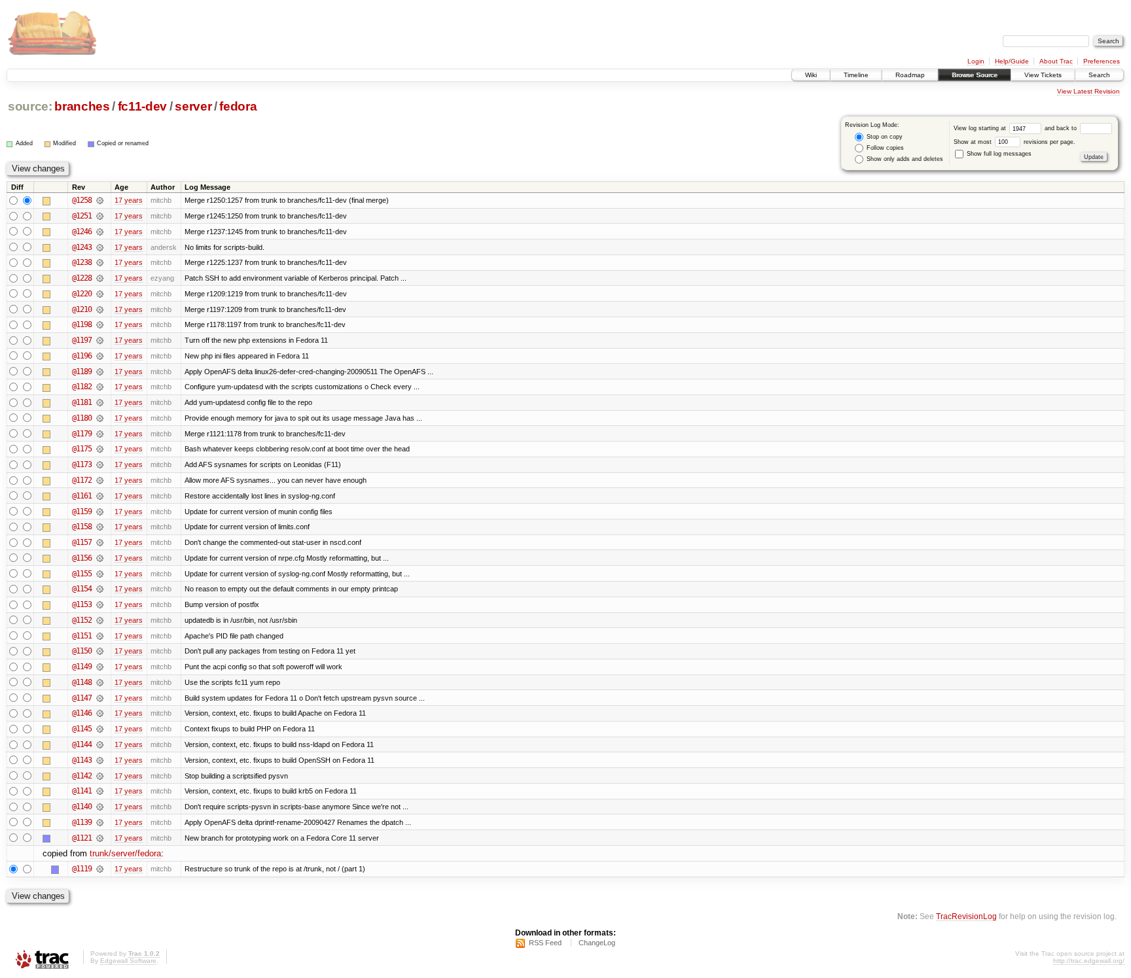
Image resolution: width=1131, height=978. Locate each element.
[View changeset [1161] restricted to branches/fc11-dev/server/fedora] (99, 495)
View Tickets (1043, 75)
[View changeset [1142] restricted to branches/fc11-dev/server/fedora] (99, 775)
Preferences (1101, 61)
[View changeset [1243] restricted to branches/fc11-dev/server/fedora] (99, 247)
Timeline (856, 75)
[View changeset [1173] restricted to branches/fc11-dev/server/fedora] (99, 464)
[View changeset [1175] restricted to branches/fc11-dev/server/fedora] (99, 448)
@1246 (82, 231)
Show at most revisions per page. (1014, 142)
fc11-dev (142, 106)
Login (975, 61)
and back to (1062, 128)
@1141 (82, 790)
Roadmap (910, 75)
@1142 (82, 775)
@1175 (82, 448)
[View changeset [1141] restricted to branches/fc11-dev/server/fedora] (99, 790)
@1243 (82, 247)
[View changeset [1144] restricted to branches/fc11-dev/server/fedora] (99, 744)
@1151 (82, 635)
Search (1099, 75)
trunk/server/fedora (125, 853)
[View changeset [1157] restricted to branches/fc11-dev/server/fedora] (99, 542)
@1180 (82, 418)
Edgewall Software (128, 960)
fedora (238, 106)
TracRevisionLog (966, 916)
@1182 (82, 386)
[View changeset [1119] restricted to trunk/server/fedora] (99, 868)
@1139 (82, 822)
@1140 (82, 806)
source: (30, 106)
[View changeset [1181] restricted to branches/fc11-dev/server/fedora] (99, 402)
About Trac (1056, 61)
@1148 (82, 682)
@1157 (82, 542)
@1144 (82, 744)
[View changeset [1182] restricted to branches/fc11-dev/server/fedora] (99, 386)
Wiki (811, 75)
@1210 (82, 309)
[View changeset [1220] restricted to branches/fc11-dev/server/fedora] (99, 293)
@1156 (82, 558)
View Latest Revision (1088, 91)
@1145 (82, 728)
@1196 (82, 355)
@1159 (82, 511)
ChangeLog (597, 943)
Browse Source (974, 75)
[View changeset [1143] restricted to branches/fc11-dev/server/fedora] (99, 760)
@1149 (82, 666)
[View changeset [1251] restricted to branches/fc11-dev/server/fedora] (99, 215)
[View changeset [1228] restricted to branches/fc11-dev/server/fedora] (99, 278)
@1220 (82, 293)
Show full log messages (998, 153)
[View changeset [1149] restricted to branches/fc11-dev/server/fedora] (99, 666)
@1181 (82, 402)
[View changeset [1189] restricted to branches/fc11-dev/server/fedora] (99, 371)
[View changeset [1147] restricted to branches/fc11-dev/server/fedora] (99, 698)
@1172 (82, 480)
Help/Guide (1012, 61)
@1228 (82, 278)
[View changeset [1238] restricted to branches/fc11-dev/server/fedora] (99, 262)
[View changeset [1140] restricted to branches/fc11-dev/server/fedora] (99, 806)
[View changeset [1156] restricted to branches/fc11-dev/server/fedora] (99, 558)
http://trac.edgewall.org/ (1088, 960)
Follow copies (884, 148)
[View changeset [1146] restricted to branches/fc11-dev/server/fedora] (99, 713)
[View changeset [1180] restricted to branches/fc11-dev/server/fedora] (99, 418)
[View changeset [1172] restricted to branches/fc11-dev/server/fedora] (99, 480)
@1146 (82, 713)
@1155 (82, 573)
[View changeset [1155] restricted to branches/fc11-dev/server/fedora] (99, 573)
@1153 (82, 604)
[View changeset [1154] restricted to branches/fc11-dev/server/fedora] (99, 588)
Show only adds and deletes (904, 159)
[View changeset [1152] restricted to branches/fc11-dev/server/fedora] (99, 620)
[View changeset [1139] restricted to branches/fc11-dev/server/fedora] (99, 822)
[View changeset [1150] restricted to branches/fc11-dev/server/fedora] (99, 650)
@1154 (82, 588)
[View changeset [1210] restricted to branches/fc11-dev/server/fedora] (99, 309)
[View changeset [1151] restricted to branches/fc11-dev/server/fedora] (99, 635)
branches (81, 106)
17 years (129, 200)
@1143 (82, 760)
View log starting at (981, 128)
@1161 (82, 495)
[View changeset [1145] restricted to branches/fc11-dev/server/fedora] (99, 728)
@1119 (82, 868)
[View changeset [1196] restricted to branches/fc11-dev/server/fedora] (99, 355)
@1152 (82, 620)
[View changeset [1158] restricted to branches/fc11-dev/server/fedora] (99, 526)
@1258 (82, 200)
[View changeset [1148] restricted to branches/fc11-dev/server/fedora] (99, 682)
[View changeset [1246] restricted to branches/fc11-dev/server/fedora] (99, 231)
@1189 (82, 371)
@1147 (82, 698)
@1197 (82, 340)
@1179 (82, 433)
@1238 (82, 262)
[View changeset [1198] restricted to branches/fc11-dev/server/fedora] (99, 324)
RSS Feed (545, 943)
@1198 (82, 324)
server (193, 106)
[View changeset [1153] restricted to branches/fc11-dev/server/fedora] (99, 604)
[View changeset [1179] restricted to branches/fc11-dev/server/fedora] (99, 433)
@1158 (82, 526)
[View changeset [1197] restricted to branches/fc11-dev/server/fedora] (99, 340)
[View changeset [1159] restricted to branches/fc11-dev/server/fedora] (99, 511)
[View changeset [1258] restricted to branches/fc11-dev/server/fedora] (99, 200)
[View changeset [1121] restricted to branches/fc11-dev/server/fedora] (99, 838)
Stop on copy (884, 136)
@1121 (82, 838)
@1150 (82, 650)
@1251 (82, 215)
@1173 (82, 464)
